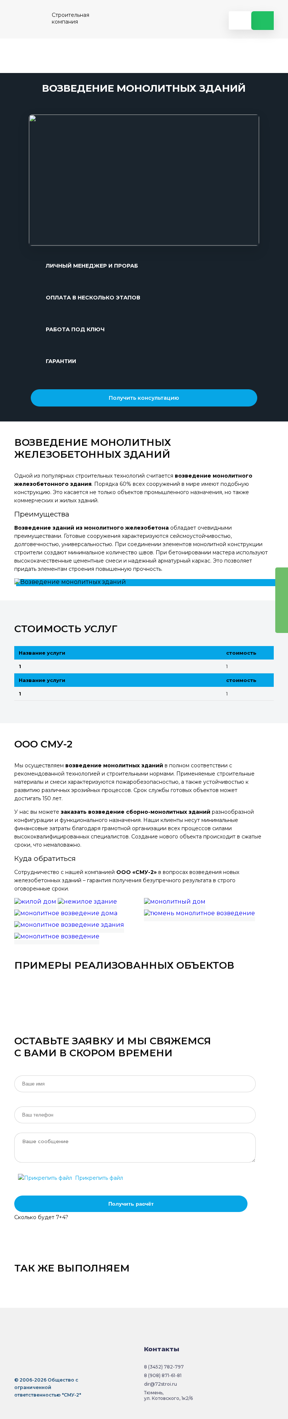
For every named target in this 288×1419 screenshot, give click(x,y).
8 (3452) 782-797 (164, 1367)
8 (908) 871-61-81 (163, 1375)
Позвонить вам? (262, 20)
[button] (36, 181)
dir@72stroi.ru (160, 1384)
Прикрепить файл (97, 1178)
